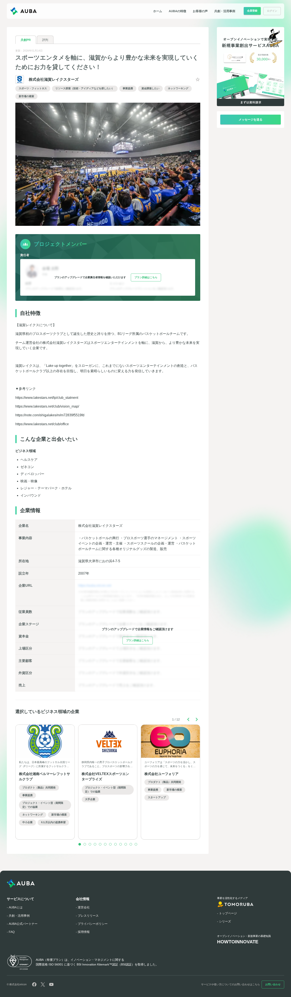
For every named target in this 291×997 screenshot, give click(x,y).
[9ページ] (120, 844)
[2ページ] (85, 844)
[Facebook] (34, 984)
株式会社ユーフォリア (161, 774)
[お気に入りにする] (197, 79)
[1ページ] (79, 844)
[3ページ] (90, 844)
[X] (42, 984)
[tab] (25, 40)
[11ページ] (131, 844)
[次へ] (196, 719)
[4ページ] (95, 844)
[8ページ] (115, 844)
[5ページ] (100, 844)
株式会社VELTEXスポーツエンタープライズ (105, 776)
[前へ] (188, 719)
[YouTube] (51, 984)
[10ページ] (125, 844)
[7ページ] (110, 844)
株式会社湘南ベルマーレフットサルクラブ (44, 776)
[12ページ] (136, 844)
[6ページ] (105, 844)
